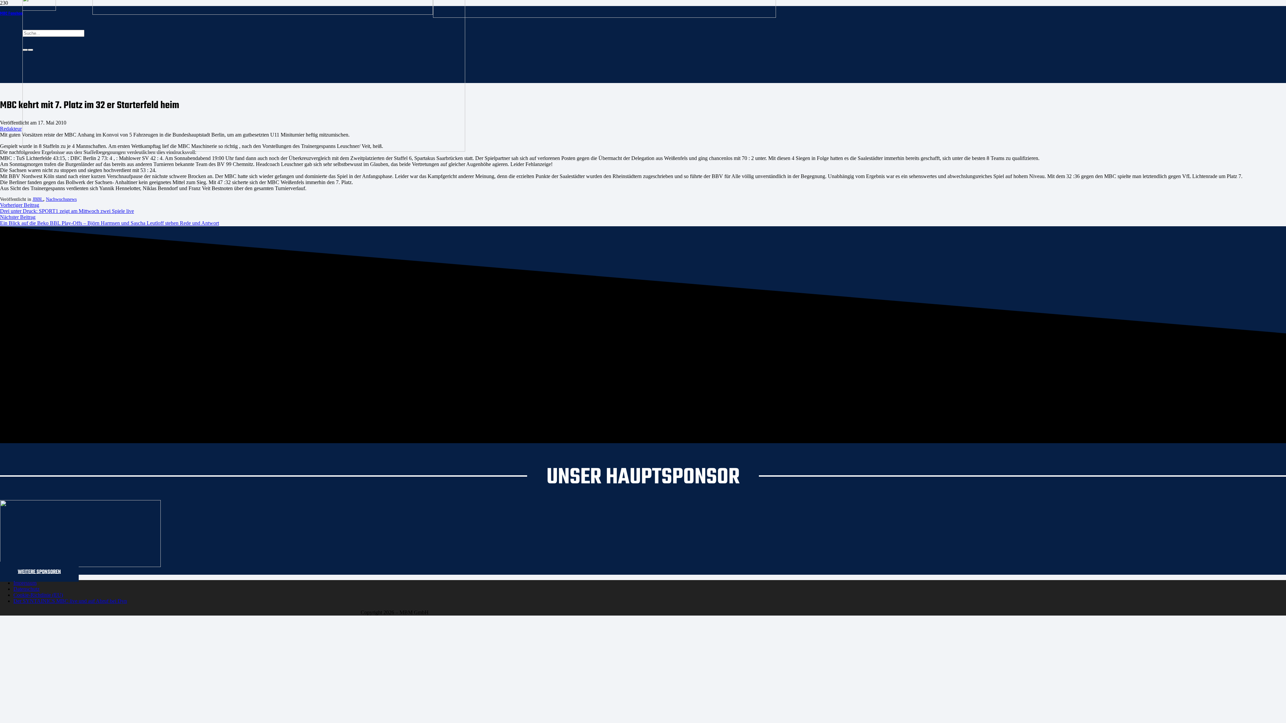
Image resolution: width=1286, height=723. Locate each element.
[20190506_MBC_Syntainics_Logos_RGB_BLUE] (262, 13)
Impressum (25, 583)
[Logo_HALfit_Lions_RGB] (604, 16)
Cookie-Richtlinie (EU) (38, 595)
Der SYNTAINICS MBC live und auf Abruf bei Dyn (70, 601)
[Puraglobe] (80, 565)
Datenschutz (26, 589)
